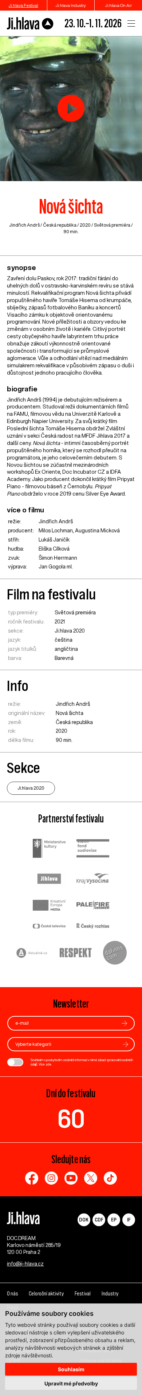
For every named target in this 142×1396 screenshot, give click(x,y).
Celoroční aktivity (46, 1293)
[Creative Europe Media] (49, 905)
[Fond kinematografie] (92, 849)
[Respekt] (75, 953)
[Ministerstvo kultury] (49, 849)
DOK (83, 1219)
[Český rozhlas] (92, 926)
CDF (99, 1219)
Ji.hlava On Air (118, 5)
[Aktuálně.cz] (32, 953)
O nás (12, 1293)
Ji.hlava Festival (23, 5)
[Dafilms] (115, 953)
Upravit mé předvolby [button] (71, 1383)
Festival (83, 1293)
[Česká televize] (49, 926)
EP (114, 1219)
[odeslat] (124, 1023)
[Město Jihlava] (49, 880)
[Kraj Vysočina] (92, 879)
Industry (110, 1293)
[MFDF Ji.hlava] (30, 23)
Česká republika (59, 225)
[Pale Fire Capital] (92, 906)
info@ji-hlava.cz (25, 1263)
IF (128, 1219)
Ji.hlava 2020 (70, 630)
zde (48, 1064)
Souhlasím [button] (71, 1369)
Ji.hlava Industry (71, 5)
